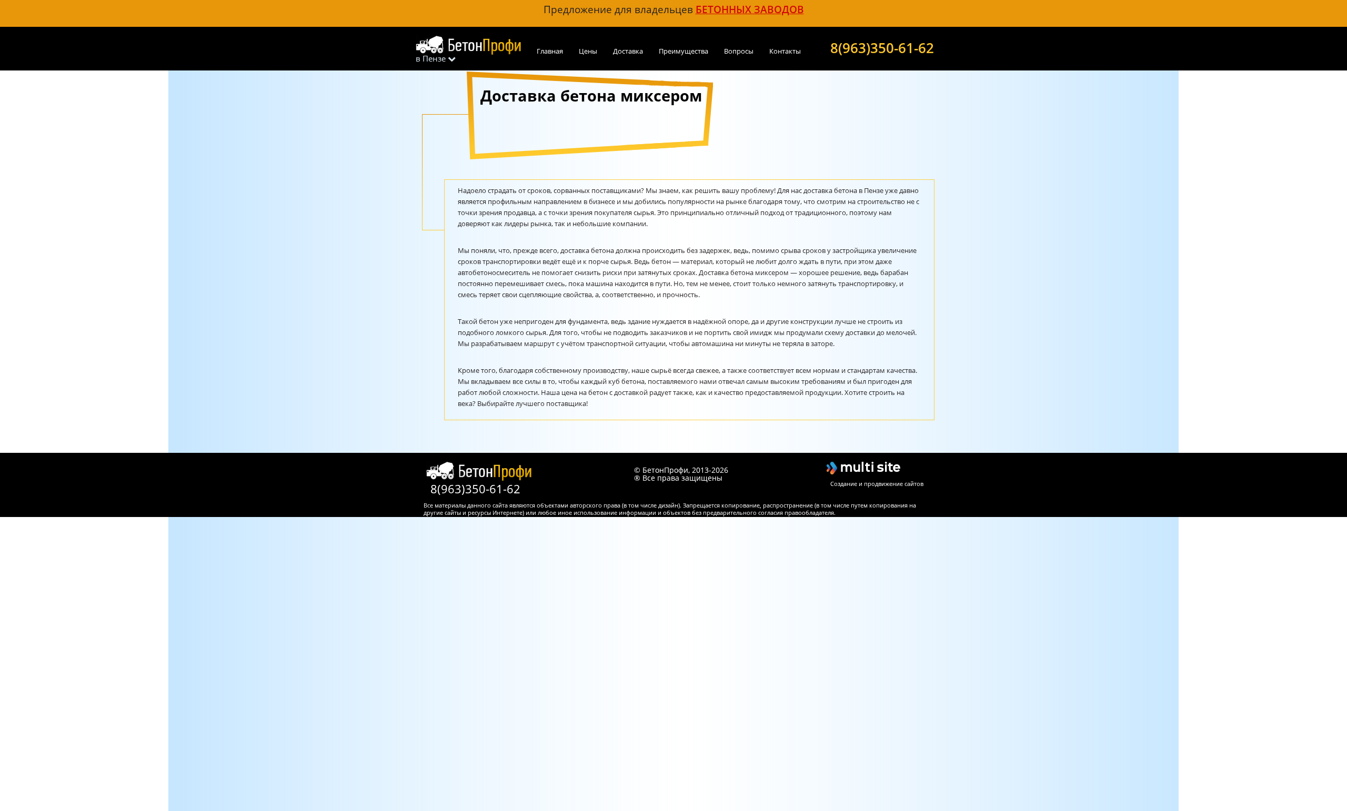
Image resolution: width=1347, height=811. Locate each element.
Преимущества (683, 51)
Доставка (628, 51)
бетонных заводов (750, 9)
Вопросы (738, 51)
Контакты (785, 51)
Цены (588, 51)
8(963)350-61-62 (882, 46)
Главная (550, 51)
